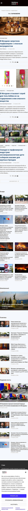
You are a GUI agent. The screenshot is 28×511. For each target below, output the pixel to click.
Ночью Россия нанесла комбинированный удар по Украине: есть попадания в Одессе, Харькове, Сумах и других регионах (21, 228)
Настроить (14, 504)
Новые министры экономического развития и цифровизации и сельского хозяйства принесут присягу (19, 324)
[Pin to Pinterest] (15, 62)
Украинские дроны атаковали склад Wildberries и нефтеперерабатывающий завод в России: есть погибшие (6, 256)
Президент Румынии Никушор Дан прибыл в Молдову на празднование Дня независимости (19, 335)
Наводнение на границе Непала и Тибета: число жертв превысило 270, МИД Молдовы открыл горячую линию (19, 414)
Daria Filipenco (3, 48)
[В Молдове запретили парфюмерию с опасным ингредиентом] (14, 26)
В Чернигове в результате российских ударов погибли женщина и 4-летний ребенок (21, 255)
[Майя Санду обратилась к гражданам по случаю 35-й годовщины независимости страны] (4, 346)
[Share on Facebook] (12, 62)
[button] (25, 472)
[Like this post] (10, 62)
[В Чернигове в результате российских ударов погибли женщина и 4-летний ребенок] (21, 246)
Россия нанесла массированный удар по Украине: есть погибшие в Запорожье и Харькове (21, 277)
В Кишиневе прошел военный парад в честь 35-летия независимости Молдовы (13, 405)
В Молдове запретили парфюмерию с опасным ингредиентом (11, 43)
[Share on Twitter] (14, 62)
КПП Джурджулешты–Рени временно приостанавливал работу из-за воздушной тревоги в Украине (6, 277)
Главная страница (6, 10)
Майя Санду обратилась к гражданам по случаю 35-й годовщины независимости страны (18, 347)
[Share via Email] (17, 62)
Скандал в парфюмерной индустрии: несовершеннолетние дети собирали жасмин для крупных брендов (12, 155)
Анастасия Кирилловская (5, 103)
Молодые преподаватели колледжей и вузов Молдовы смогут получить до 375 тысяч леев (19, 371)
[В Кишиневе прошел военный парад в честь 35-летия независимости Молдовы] (14, 392)
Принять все (14, 496)
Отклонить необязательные (14, 500)
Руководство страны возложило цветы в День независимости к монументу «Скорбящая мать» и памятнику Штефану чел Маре (19, 359)
